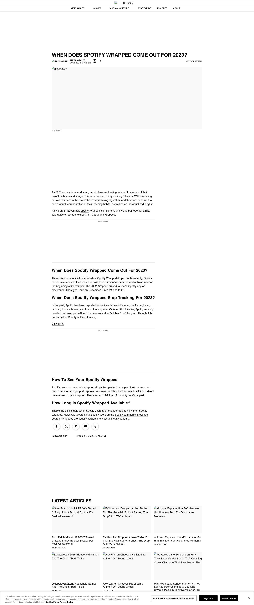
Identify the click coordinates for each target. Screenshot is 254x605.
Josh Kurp (161, 544)
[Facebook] (56, 426)
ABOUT (176, 8)
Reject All (208, 598)
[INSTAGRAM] (95, 61)
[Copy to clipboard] (95, 426)
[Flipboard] (75, 426)
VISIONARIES (78, 8)
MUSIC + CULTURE (119, 8)
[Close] (249, 598)
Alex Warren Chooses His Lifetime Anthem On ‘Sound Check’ (123, 585)
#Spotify (63, 436)
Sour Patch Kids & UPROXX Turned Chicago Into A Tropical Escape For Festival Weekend (73, 540)
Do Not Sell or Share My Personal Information (173, 598)
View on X (58, 323)
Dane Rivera (60, 547)
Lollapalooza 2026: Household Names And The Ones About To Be (74, 585)
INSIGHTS (162, 8)
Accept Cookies (229, 598)
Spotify (85, 210)
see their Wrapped (83, 387)
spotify (85, 436)
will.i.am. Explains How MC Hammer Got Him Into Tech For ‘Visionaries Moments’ (178, 538)
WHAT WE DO (144, 8)
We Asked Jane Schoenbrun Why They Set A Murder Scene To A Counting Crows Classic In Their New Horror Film (177, 586)
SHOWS (97, 8)
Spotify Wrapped (98, 436)
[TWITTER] (100, 61)
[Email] (85, 426)
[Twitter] (66, 426)
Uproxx (58, 590)
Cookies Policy (52, 602)
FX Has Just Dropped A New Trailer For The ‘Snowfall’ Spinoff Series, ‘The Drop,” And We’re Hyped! (127, 540)
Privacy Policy (66, 602)
